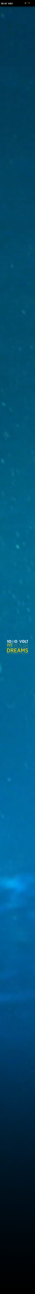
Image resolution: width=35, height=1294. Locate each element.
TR (29, 3)
